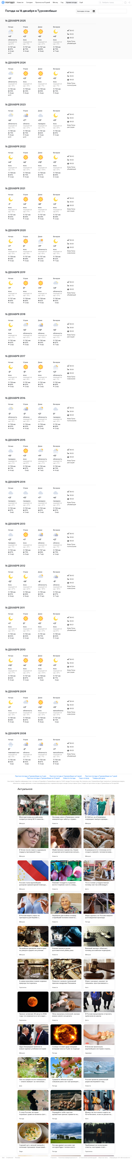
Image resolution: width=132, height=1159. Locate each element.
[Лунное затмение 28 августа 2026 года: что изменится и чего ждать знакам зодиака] (33, 1007)
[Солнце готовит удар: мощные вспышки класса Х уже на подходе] (66, 1039)
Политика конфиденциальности (67, 1157)
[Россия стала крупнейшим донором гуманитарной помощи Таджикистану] (33, 875)
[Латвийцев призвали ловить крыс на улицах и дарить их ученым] (33, 941)
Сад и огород (84, 778)
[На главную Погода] (9, 2)
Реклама (17, 1157)
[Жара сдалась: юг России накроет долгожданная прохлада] (99, 908)
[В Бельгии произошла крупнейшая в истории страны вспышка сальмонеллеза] (99, 1039)
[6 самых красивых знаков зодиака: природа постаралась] (33, 974)
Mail (3, 1157)
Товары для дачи (99, 778)
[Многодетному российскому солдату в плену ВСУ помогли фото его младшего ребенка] (33, 810)
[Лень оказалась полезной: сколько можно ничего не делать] (66, 1007)
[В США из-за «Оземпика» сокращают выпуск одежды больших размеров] (99, 810)
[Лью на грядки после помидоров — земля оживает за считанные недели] (33, 1072)
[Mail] (3, 2)
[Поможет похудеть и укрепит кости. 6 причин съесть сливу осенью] (66, 875)
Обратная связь (103, 1157)
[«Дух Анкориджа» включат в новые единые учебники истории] (33, 1039)
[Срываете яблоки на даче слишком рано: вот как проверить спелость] (66, 1072)
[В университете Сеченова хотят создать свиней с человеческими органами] (99, 843)
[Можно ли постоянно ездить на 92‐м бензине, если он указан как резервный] (99, 1105)
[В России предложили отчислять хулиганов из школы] (99, 1007)
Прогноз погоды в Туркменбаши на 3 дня (30, 776)
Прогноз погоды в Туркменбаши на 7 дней (101, 776)
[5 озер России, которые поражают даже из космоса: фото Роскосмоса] (33, 1105)
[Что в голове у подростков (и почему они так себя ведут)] (99, 875)
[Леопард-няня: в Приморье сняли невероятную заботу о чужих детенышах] (66, 810)
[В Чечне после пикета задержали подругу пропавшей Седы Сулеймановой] (33, 843)
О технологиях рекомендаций (88, 1157)
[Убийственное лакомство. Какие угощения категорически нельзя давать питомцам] (66, 843)
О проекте (54, 1157)
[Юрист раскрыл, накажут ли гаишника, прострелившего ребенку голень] (99, 974)
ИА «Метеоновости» (124, 1157)
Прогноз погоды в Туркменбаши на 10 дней (43, 778)
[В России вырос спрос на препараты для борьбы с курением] (33, 908)
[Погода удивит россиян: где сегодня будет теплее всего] (66, 1138)
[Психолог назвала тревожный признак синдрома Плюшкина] (66, 974)
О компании (9, 1157)
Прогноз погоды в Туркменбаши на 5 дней (66, 776)
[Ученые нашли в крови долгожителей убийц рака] (66, 941)
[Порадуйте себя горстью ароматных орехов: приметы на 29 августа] (66, 1105)
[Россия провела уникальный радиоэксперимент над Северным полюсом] (99, 1072)
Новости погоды (69, 778)
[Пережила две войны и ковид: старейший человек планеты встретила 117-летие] (66, 908)
